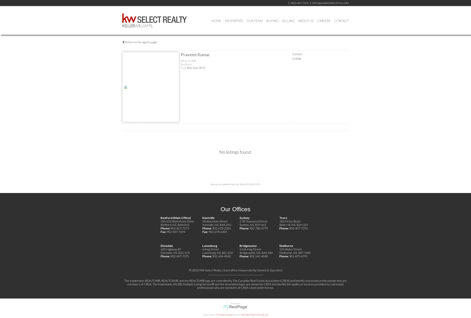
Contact (341, 21)
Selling (288, 21)
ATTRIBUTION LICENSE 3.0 (255, 314)
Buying (272, 21)
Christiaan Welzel (224, 314)
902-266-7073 (196, 67)
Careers (323, 21)
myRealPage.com (235, 307)
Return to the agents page (140, 42)
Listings (296, 58)
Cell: (184, 67)
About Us (306, 21)
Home (216, 21)
